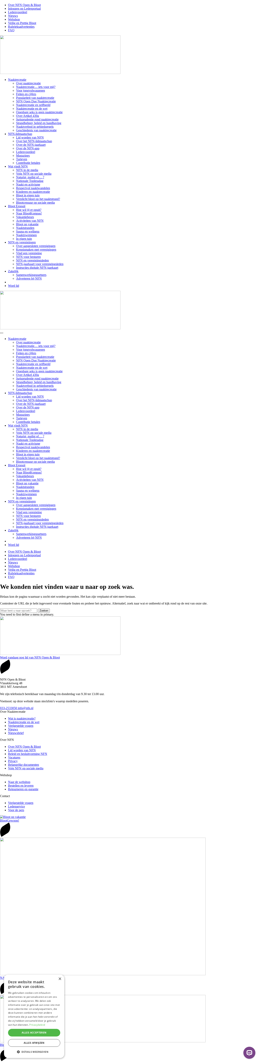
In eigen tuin (24, 238)
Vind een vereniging (29, 253)
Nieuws (13, 15)
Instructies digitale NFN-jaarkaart (37, 267)
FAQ (11, 30)
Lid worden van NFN (30, 137)
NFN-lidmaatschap (20, 134)
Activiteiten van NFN (30, 220)
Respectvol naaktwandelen (33, 188)
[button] (34, 1051)
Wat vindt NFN (18, 166)
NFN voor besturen (28, 256)
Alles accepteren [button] (34, 1032)
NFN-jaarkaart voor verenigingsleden (39, 264)
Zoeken (44, 610)
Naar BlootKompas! (29, 213)
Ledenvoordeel (17, 12)
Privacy (13, 761)
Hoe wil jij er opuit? (28, 209)
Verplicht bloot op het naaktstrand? (38, 199)
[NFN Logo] (60, 73)
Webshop (14, 19)
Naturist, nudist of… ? (30, 177)
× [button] (59, 978)
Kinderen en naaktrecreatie (33, 191)
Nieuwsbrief (16, 733)
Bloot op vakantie (27, 224)
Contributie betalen (28, 162)
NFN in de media (27, 170)
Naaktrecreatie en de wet (31, 108)
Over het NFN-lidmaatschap (34, 141)
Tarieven (21, 159)
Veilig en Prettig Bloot (22, 23)
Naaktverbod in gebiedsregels (35, 126)
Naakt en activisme (28, 184)
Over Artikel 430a (27, 115)
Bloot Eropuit (16, 206)
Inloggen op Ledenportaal (24, 8)
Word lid (13, 285)
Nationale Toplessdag (29, 181)
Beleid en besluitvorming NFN (27, 754)
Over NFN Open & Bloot (24, 5)
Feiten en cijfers (26, 94)
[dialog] (34, 1016)
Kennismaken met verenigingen (36, 249)
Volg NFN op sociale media (33, 173)
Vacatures (14, 757)
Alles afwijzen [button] (34, 1043)
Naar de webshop (19, 782)
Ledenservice (16, 806)
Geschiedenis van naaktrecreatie (36, 130)
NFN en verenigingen (22, 242)
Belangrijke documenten (23, 764)
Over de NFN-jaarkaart (31, 144)
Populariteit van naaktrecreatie (35, 97)
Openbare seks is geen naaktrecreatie (39, 112)
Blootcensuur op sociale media (35, 202)
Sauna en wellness (27, 231)
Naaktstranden (25, 228)
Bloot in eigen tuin (28, 195)
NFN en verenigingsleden (32, 260)
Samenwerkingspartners (31, 275)
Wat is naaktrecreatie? (22, 718)
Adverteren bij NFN (29, 278)
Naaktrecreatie (17, 79)
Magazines (23, 155)
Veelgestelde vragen (20, 725)
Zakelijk (13, 271)
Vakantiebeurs (25, 217)
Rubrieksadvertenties (21, 26)
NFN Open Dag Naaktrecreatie (36, 101)
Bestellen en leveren (21, 785)
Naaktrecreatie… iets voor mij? (35, 87)
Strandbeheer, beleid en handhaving (38, 123)
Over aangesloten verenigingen (35, 246)
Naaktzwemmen (26, 235)
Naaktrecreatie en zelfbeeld (33, 105)
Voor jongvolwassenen (30, 90)
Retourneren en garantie (23, 789)
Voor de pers (16, 810)
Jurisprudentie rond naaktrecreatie (37, 119)
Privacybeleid (37, 1024)
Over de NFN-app (27, 148)
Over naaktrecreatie (28, 83)
